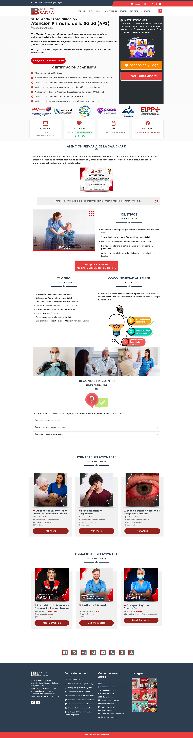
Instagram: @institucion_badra (80, 688)
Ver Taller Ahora (144, 76)
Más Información (52, 622)
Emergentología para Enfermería (137, 607)
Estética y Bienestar (107, 693)
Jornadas (134, 11)
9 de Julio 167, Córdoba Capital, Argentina (49, 3)
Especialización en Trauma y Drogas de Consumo (142, 512)
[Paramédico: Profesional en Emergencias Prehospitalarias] (52, 584)
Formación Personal (108, 690)
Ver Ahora (50, 530)
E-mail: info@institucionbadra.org (81, 708)
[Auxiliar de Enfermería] (96, 584)
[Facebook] (33, 702)
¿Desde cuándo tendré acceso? (50, 421)
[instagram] (38, 702)
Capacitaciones (110, 11)
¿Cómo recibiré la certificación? (50, 435)
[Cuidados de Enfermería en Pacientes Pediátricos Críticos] (50, 489)
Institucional (94, 11)
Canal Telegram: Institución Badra (81, 700)
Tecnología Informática (109, 700)
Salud (102, 683)
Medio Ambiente (106, 697)
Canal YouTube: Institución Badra (81, 696)
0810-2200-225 (74, 680)
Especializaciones (107, 704)
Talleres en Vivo (106, 710)
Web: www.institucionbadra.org (80, 704)
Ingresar (137, 4)
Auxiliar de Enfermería (94, 605)
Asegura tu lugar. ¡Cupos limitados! (95, 266)
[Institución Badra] (42, 11)
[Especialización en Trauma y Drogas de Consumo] (142, 489)
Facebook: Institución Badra (79, 692)
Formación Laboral (106, 687)
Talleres (123, 11)
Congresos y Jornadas (109, 717)
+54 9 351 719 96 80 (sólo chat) (80, 684)
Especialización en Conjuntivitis (90, 512)
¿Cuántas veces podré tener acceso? (52, 428)
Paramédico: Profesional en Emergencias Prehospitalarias (52, 607)
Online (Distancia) (107, 707)
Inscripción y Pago (143, 65)
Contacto (145, 11)
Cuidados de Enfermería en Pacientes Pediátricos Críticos (50, 512)
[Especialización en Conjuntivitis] (96, 489)
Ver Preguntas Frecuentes (147, 132)
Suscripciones (80, 11)
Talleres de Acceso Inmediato (112, 714)
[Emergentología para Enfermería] (141, 584)
